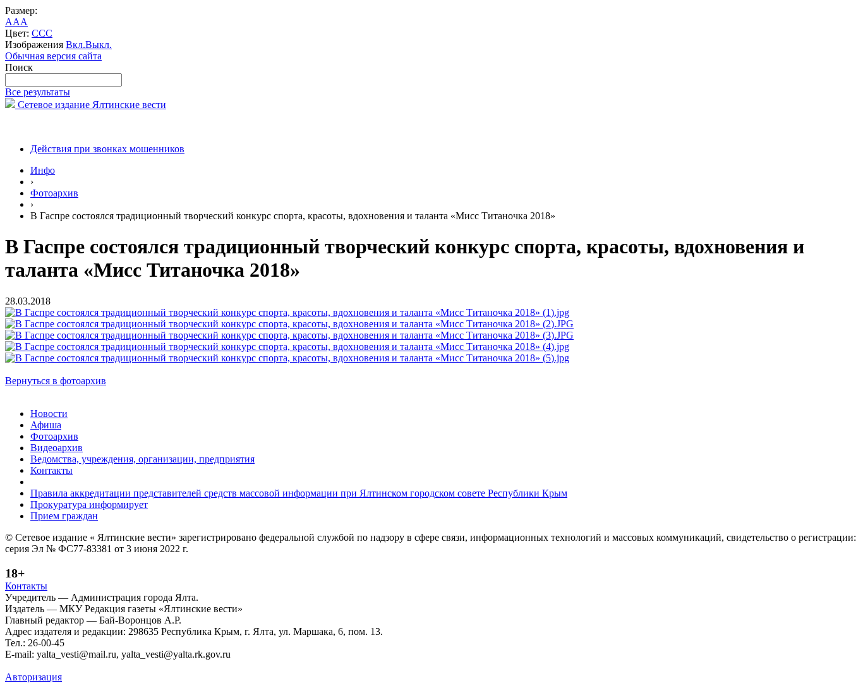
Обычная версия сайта (53, 56)
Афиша (45, 424)
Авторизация (33, 677)
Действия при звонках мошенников (107, 148)
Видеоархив (56, 447)
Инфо (42, 170)
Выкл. (98, 44)
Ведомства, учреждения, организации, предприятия (142, 459)
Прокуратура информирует (89, 504)
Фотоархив (54, 193)
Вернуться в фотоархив (55, 380)
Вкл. (75, 44)
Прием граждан (64, 515)
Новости (49, 413)
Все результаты (37, 92)
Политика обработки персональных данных (100, 665)
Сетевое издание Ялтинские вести (90, 104)
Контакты (51, 470)
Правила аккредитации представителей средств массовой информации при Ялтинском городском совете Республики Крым (298, 493)
